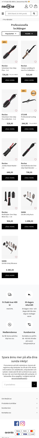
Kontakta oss (6, 413)
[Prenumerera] (34, 384)
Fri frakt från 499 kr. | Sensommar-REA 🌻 (16, 2)
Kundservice (6, 408)
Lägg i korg (10, 80)
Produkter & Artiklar (9, 403)
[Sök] (34, 13)
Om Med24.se (6, 399)
